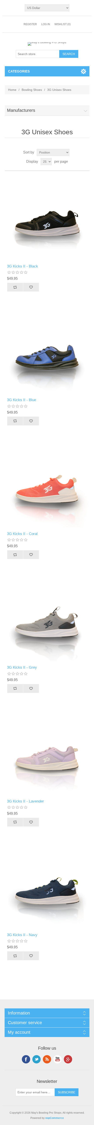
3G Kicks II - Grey (22, 667)
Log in (45, 24)
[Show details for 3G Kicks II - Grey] (47, 618)
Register (30, 24)
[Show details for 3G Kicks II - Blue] (47, 351)
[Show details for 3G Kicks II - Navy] (47, 886)
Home (12, 89)
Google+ (68, 1059)
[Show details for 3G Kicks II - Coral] (47, 485)
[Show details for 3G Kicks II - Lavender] (47, 752)
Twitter (36, 1059)
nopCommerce (54, 1118)
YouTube (57, 1059)
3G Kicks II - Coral (22, 534)
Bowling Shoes (32, 89)
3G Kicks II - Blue (21, 400)
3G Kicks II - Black (22, 266)
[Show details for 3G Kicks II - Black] (47, 217)
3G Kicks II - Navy (22, 935)
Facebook (26, 1059)
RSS (47, 1059)
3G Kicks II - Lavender (25, 801)
